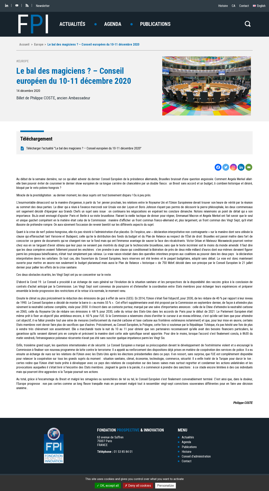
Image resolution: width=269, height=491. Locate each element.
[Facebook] (218, 167)
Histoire (223, 6)
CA (233, 6)
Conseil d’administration (196, 456)
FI (33, 24)
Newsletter (43, 6)
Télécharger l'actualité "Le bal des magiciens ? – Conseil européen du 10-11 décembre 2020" (83, 148)
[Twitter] (225, 167)
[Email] (248, 167)
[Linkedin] (241, 167)
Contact (244, 6)
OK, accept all (109, 485)
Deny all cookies (139, 485)
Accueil (24, 44)
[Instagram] (233, 167)
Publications (155, 24)
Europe (39, 44)
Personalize (165, 485)
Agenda (112, 24)
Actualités (72, 24)
